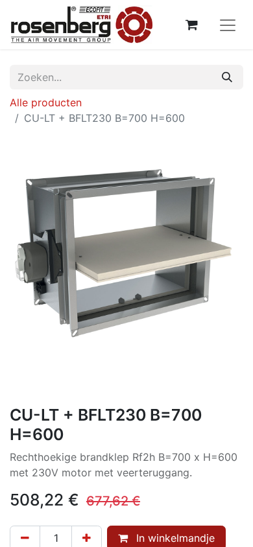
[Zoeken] (227, 77)
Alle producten (46, 102)
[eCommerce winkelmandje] (191, 24)
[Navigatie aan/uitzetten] (227, 24)
